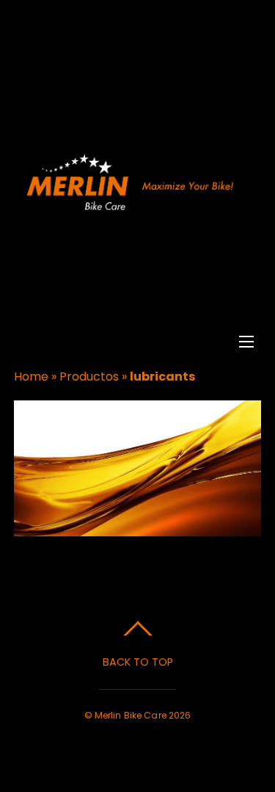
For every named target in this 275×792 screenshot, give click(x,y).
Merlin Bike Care (130, 715)
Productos (89, 376)
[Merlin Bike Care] (135, 208)
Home (31, 376)
